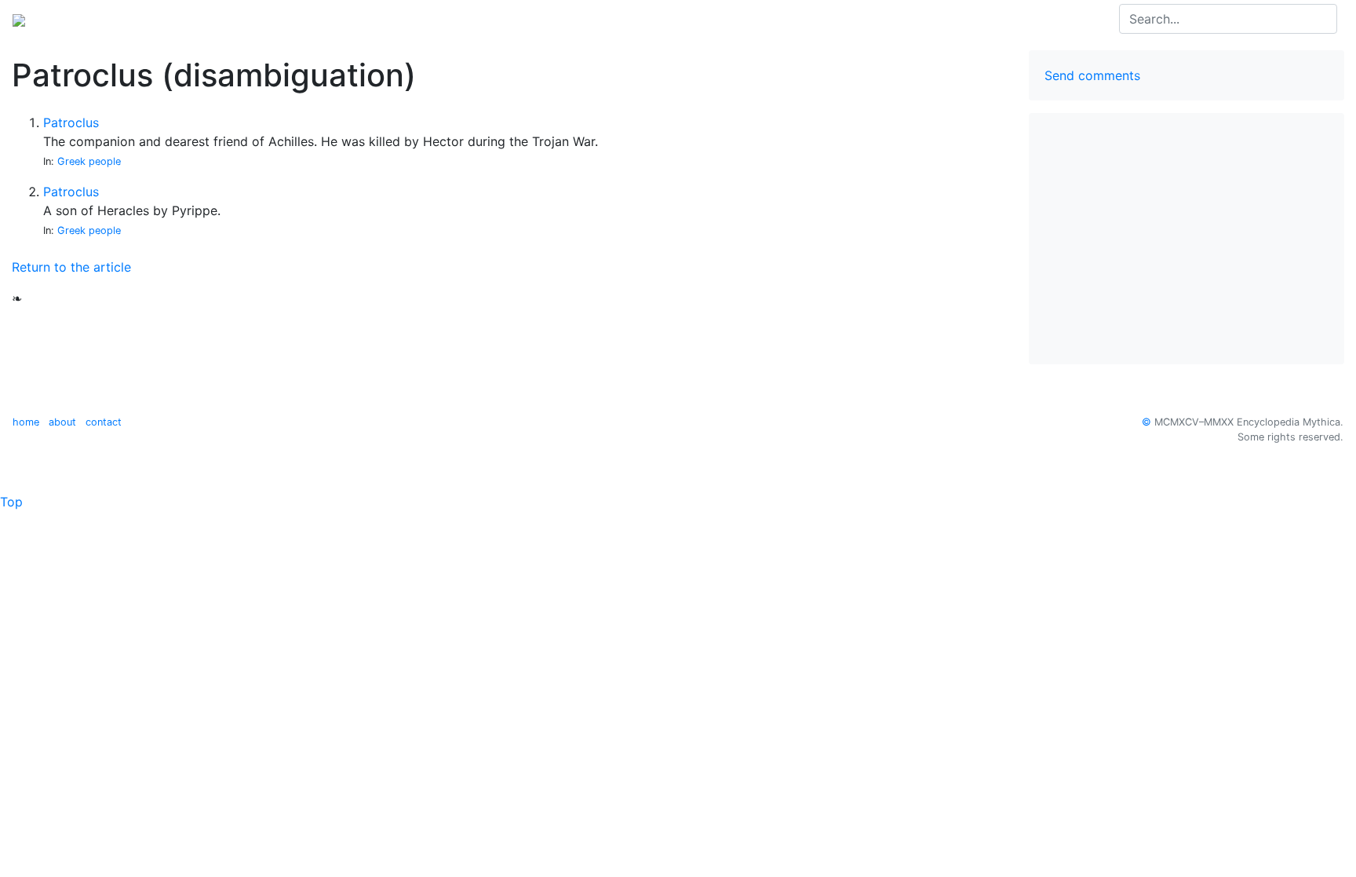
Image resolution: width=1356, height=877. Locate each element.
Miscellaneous (221, 19)
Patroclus (71, 122)
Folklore (143, 19)
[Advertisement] (1186, 239)
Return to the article (71, 267)
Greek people (89, 161)
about (62, 422)
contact (104, 422)
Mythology (76, 19)
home (26, 422)
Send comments (1092, 75)
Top (11, 502)
